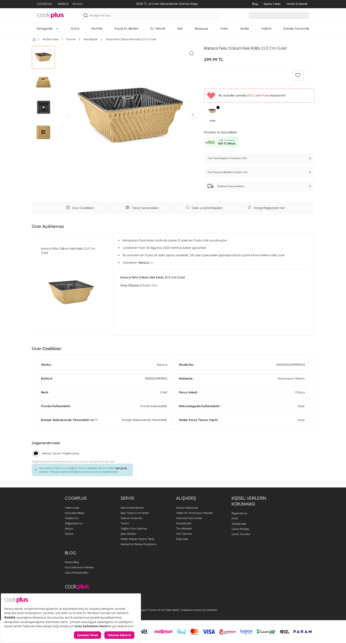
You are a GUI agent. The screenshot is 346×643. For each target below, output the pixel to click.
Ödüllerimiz (71, 518)
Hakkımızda (72, 507)
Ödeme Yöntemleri (132, 518)
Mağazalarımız (74, 523)
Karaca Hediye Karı (187, 507)
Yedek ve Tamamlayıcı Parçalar (194, 513)
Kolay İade (182, 539)
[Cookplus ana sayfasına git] (77, 586)
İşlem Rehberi (128, 533)
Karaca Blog (72, 562)
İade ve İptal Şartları (132, 507)
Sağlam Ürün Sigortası (134, 528)
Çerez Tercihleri (241, 534)
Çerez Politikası (240, 529)
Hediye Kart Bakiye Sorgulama (138, 544)
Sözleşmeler (239, 523)
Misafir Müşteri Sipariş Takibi (137, 539)
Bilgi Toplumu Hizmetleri (135, 513)
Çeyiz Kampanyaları (77, 572)
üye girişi (121, 468)
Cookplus (76, 498)
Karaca (69, 533)
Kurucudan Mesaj (74, 513)
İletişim (69, 528)
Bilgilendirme (239, 513)
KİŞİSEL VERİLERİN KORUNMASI (249, 501)
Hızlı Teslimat (184, 533)
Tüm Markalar (184, 528)
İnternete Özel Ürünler (189, 518)
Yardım (125, 523)
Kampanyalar (184, 523)
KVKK (235, 518)
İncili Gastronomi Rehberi (79, 567)
